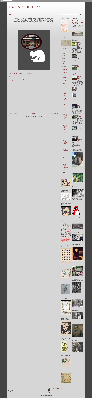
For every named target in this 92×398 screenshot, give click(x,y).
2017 (63, 60)
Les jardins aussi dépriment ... (65, 101)
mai (64, 80)
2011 (63, 172)
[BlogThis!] (27, 73)
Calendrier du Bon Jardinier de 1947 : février (79, 55)
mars (64, 83)
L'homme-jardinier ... (65, 106)
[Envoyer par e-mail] (26, 73)
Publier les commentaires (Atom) (36, 116)
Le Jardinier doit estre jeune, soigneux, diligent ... (65, 112)
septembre (65, 74)
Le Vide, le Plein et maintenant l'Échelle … (65, 136)
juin (64, 78)
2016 (63, 61)
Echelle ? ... (65, 138)
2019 (63, 56)
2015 (63, 63)
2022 (63, 53)
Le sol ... (64, 131)
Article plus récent (13, 113)
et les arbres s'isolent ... (65, 99)
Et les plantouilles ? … (79, 116)
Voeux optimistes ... (79, 88)
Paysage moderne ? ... (65, 90)
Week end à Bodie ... (65, 93)
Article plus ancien (54, 113)
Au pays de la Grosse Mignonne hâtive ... (79, 106)
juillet (64, 77)
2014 (63, 64)
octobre (64, 72)
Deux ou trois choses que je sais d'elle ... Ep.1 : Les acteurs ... (77, 22)
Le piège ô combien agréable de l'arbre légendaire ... (65, 142)
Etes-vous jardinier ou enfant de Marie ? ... (79, 44)
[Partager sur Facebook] (30, 73)
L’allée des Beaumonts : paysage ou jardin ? (65, 154)
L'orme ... (64, 88)
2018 (63, 58)
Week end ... (65, 132)
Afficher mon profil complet (57, 389)
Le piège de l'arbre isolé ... (65, 150)
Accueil (33, 113)
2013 (63, 66)
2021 (63, 55)
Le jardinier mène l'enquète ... (65, 95)
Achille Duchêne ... (79, 126)
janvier (64, 86)
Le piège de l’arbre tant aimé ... (65, 146)
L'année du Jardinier (24, 7)
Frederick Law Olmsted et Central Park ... (79, 78)
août (64, 75)
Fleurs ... (64, 157)
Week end (64, 108)
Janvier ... (64, 169)
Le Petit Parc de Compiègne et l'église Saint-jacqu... (65, 160)
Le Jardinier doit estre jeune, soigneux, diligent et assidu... (79, 95)
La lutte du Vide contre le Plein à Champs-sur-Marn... (65, 116)
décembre (65, 69)
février (64, 85)
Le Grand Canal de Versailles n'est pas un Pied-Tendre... (80, 138)
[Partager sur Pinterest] (31, 73)
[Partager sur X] (28, 73)
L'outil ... (64, 104)
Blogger (50, 395)
